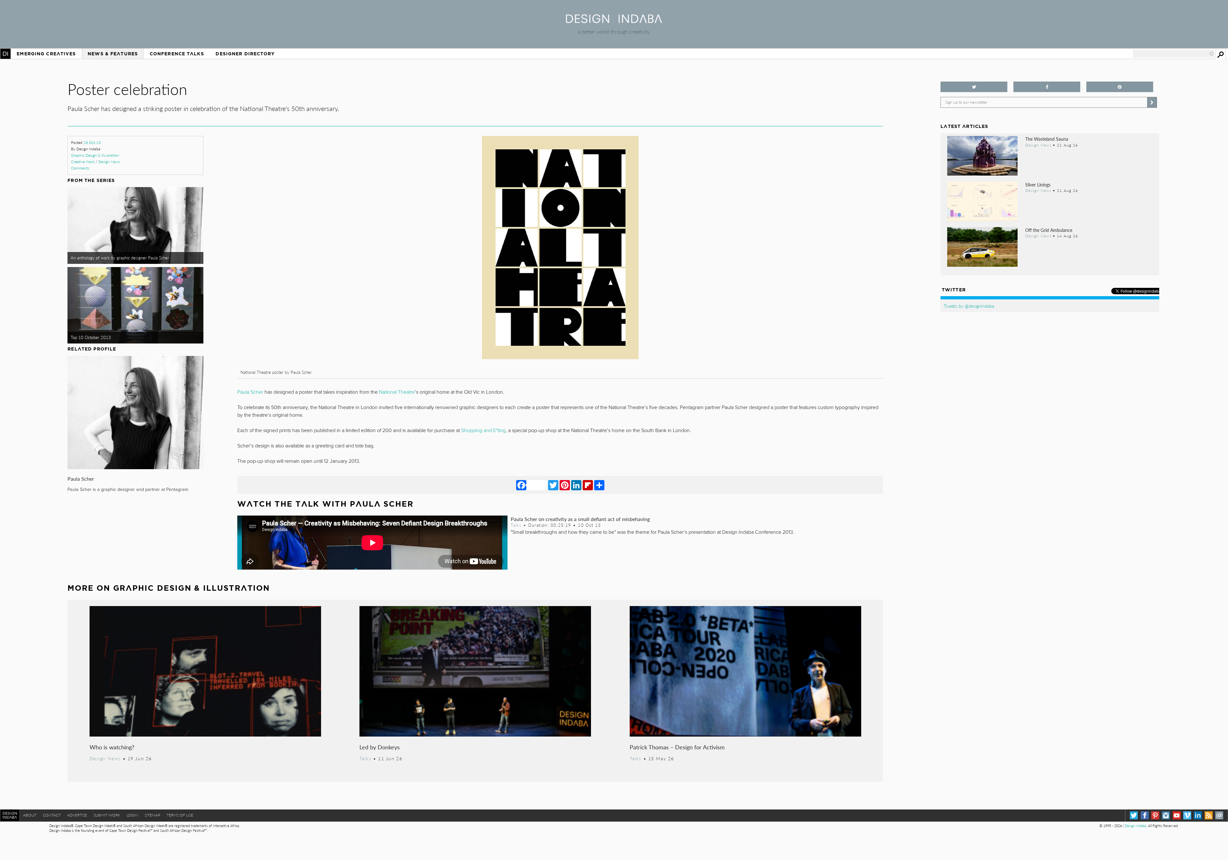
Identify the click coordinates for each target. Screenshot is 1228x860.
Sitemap (152, 815)
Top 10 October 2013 (91, 337)
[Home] (614, 21)
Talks (516, 525)
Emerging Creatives (46, 53)
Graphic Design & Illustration (95, 155)
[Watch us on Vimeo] (1187, 815)
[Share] (599, 484)
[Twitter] (553, 484)
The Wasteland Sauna (1046, 139)
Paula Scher (80, 478)
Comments (80, 168)
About (29, 815)
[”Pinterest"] (1119, 87)
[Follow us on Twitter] (974, 87)
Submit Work (106, 815)
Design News (109, 161)
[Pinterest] (565, 484)
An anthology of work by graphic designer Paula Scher (120, 258)
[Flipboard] (588, 484)
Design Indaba (1135, 825)
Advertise (77, 815)
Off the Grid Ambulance (1048, 230)
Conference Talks (177, 53)
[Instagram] (1166, 815)
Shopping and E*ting (483, 430)
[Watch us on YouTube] (1177, 815)
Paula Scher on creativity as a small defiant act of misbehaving (580, 519)
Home (5, 54)
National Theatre (397, 392)
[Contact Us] (1219, 815)
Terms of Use (180, 815)
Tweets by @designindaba (969, 306)
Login (132, 815)
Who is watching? (112, 747)
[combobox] (1173, 54)
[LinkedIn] (576, 484)
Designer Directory (245, 53)
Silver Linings (1038, 184)
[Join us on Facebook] (1046, 87)
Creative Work (83, 161)
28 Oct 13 (92, 142)
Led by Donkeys (379, 747)
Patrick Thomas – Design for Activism (677, 747)
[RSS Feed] (1209, 815)
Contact (52, 815)
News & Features (113, 53)
